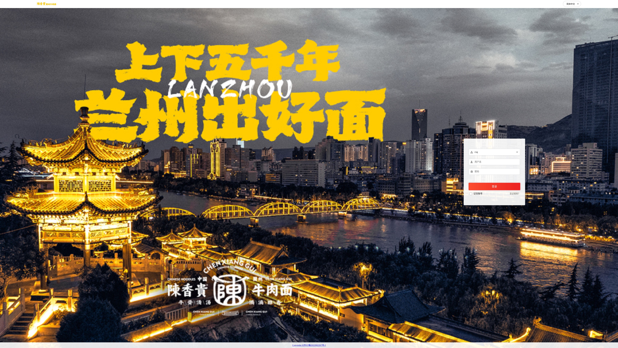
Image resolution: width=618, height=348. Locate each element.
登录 (494, 186)
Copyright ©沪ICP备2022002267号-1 (309, 345)
